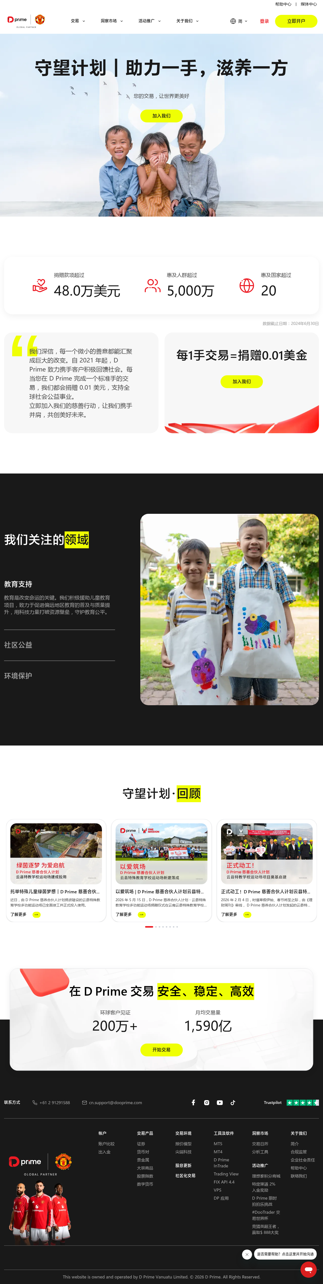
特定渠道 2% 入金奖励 (263, 1187)
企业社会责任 (303, 1159)
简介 (295, 1143)
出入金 (104, 1151)
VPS (217, 1190)
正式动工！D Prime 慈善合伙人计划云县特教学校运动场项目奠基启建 (266, 892)
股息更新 (183, 1166)
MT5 (218, 1143)
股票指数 (145, 1175)
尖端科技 (183, 1151)
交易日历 (260, 1143)
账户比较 (106, 1143)
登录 (264, 21)
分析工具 (260, 1151)
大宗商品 (145, 1167)
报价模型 (183, 1143)
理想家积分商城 (266, 1175)
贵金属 (143, 1159)
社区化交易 (185, 1176)
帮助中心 (283, 4)
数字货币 (145, 1184)
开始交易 (161, 1050)
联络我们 (299, 1175)
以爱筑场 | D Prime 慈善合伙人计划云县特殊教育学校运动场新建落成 (160, 892)
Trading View (226, 1173)
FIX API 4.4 (224, 1182)
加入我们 (161, 116)
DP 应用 (221, 1198)
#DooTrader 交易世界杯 (266, 1215)
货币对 (143, 1151)
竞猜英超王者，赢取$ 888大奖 (266, 1229)
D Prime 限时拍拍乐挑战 (264, 1201)
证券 (141, 1143)
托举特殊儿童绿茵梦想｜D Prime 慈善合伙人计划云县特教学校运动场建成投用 (55, 892)
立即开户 (296, 21)
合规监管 (299, 1151)
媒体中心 (309, 4)
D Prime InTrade (221, 1162)
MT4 (218, 1151)
